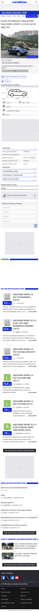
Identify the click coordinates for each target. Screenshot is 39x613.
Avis (14, 16)
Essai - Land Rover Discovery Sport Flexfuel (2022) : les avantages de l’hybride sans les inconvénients (26, 546)
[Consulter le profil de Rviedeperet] (7, 430)
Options (3, 188)
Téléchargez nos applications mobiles (15, 584)
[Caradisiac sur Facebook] (3, 578)
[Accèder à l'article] (8, 546)
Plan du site (23, 595)
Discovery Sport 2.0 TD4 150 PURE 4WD (23, 378)
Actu (19, 16)
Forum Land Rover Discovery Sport (13, 483)
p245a (3, 495)
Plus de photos (32, 57)
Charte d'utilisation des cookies (8, 602)
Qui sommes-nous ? (25, 592)
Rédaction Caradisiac (6, 592)
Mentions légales (4, 599)
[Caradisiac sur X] (8, 578)
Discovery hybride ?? (7, 502)
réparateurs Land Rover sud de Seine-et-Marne (16, 510)
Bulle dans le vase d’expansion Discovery (14, 488)
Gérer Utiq (3, 606)
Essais (9, 16)
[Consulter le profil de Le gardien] (7, 380)
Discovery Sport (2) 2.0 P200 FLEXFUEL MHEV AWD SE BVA (24, 427)
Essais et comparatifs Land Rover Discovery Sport (19, 539)
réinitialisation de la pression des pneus (14, 525)
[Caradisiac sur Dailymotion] (12, 578)
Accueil (3, 16)
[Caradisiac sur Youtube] (17, 578)
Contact (3, 588)
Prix (23, 16)
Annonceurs (23, 588)
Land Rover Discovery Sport (14, 12)
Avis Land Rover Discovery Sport (12, 289)
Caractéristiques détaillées (10, 85)
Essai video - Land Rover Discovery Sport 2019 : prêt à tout (26, 555)
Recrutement (4, 595)
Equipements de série (9, 185)
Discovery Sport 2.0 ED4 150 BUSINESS (23, 297)
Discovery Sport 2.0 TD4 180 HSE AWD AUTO (24, 352)
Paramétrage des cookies (26, 602)
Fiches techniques (31, 16)
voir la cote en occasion (11, 63)
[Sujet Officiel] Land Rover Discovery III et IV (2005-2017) (19, 517)
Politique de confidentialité (26, 599)
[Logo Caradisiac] (19, 3)
